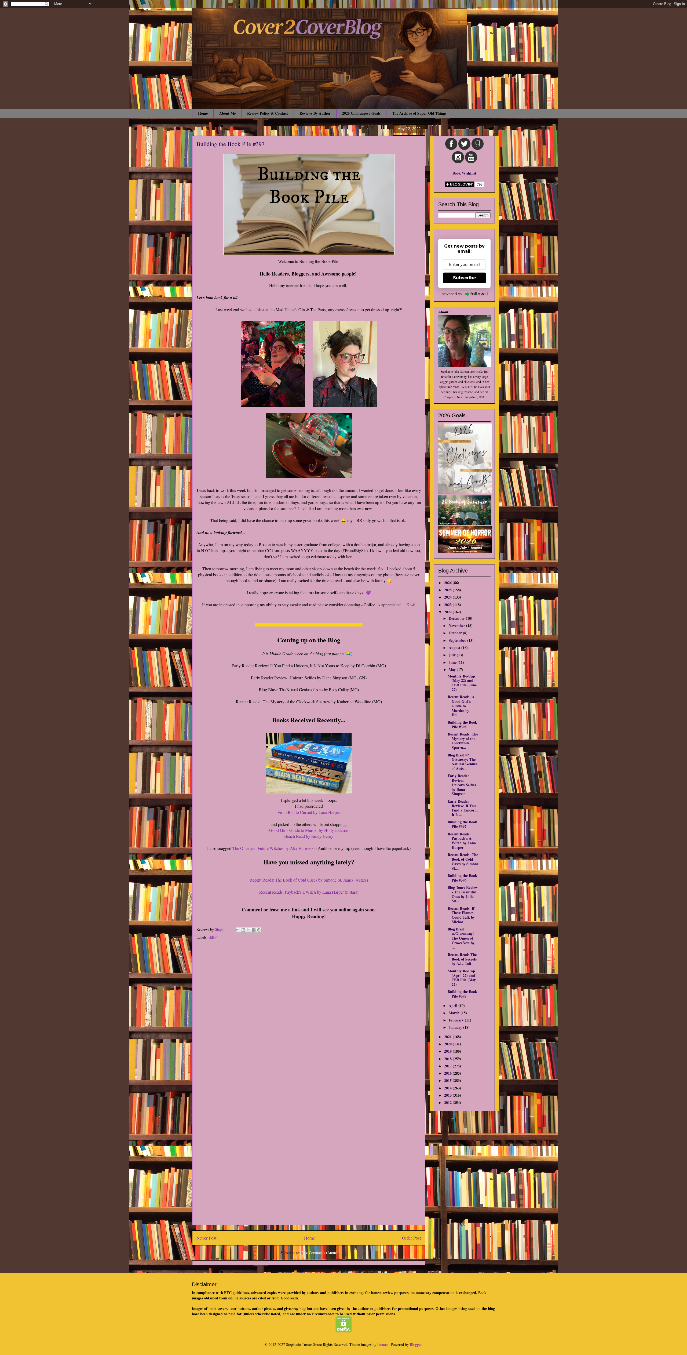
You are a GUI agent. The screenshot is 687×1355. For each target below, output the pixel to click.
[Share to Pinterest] (258, 930)
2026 (448, 582)
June (453, 662)
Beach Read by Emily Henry (308, 836)
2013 (448, 1095)
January (456, 1027)
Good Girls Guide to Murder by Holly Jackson (308, 830)
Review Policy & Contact (267, 113)
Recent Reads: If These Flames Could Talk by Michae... (461, 915)
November (457, 625)
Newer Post (206, 1238)
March (455, 1013)
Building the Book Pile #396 (462, 878)
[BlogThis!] (243, 930)
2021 (448, 1036)
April (453, 1005)
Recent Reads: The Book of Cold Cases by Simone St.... (463, 861)
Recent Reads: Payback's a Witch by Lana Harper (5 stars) (308, 892)
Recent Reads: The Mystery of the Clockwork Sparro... (463, 740)
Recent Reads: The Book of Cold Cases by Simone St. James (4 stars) (309, 880)
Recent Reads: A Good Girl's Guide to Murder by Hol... (461, 706)
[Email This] (238, 930)
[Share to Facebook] (253, 930)
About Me (227, 113)
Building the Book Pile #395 (462, 994)
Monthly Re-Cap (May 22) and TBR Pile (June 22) (462, 682)
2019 (448, 1051)
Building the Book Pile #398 (462, 724)
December (457, 618)
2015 (448, 1080)
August (455, 647)
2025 (448, 590)
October (456, 633)
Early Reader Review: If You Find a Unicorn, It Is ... (463, 807)
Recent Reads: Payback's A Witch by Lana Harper (462, 840)
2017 (448, 1066)
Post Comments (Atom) (319, 1252)
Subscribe (464, 277)
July (453, 655)
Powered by (451, 294)
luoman (383, 1344)
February (457, 1020)
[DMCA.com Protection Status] (343, 1331)
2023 (448, 604)
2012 (448, 1102)
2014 (448, 1088)
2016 (448, 1073)
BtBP (213, 937)
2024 (448, 597)
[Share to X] (248, 930)
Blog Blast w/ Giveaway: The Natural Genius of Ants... (462, 761)
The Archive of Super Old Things (419, 113)
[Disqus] (308, 1015)
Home (203, 113)
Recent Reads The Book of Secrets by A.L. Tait (462, 959)
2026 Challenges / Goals (361, 113)
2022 (448, 612)
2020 (448, 1044)
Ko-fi (410, 604)
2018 (448, 1058)
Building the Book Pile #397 (462, 824)
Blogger (416, 1344)
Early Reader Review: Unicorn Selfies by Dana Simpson (462, 784)
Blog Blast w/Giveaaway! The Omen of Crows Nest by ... (461, 938)
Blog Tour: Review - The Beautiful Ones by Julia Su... (463, 894)
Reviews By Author (315, 113)
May (453, 669)
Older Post (411, 1238)
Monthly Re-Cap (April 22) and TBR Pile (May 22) (462, 977)
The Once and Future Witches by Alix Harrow (271, 848)
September (458, 640)
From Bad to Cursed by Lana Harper (308, 812)
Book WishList (464, 173)
